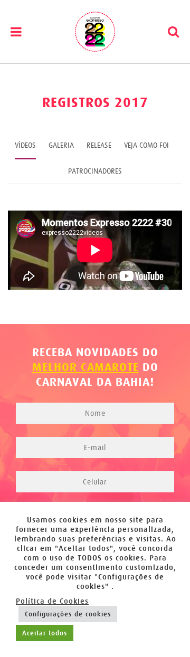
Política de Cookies (52, 601)
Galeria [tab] (61, 145)
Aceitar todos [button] (44, 633)
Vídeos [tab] (25, 145)
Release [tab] (99, 145)
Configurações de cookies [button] (68, 614)
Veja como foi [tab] (146, 145)
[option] (95, 251)
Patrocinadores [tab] (95, 171)
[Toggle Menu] (16, 31)
